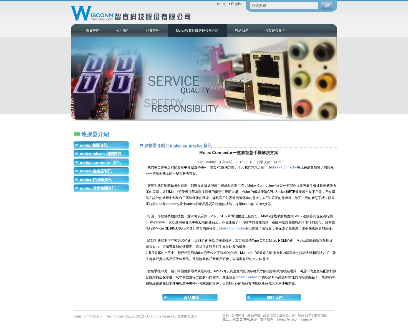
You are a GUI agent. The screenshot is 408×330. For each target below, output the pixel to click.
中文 (222, 4)
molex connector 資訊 (100, 162)
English (237, 4)
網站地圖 (320, 315)
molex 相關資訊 (94, 145)
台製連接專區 (275, 30)
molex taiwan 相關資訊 (101, 154)
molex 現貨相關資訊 (98, 188)
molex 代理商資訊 (96, 179)
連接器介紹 (154, 145)
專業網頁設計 (187, 316)
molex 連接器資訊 (96, 171)
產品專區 (191, 297)
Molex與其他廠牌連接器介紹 (197, 30)
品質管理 (152, 30)
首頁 (225, 315)
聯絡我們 (241, 30)
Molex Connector (284, 167)
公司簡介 (122, 30)
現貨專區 (92, 30)
